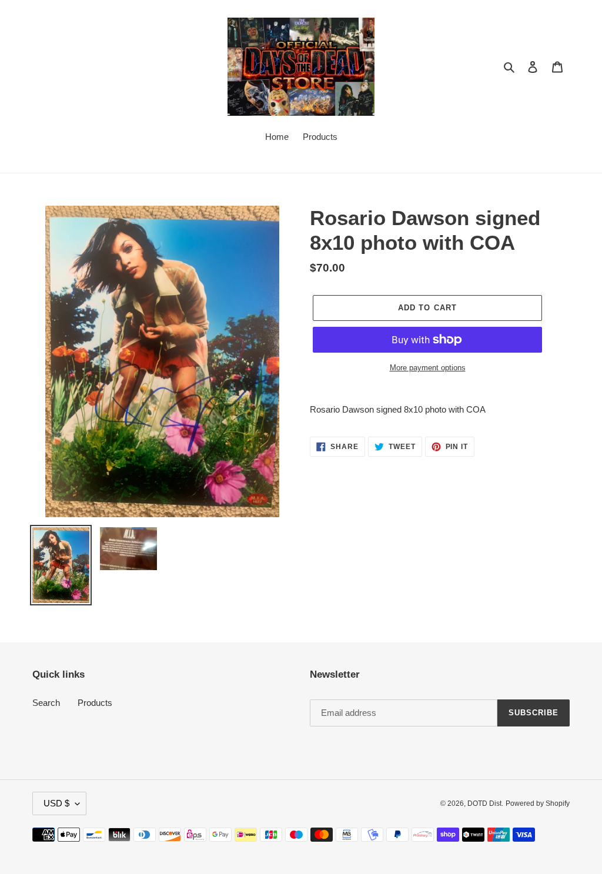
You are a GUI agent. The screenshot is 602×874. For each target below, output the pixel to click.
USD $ (56, 803)
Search (46, 703)
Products (95, 703)
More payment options (428, 367)
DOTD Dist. (485, 803)
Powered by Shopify (538, 803)
